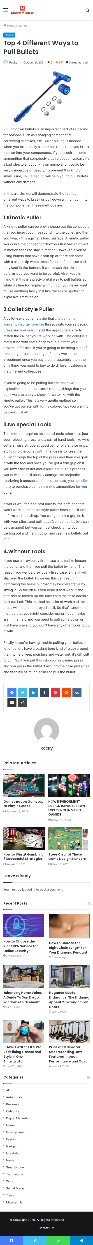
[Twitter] (22, 692)
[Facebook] (11, 692)
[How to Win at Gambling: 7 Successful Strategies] (24, 838)
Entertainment (16, 1132)
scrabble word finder (70, 1220)
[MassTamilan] (22, 10)
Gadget (11, 1146)
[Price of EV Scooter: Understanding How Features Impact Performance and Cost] (69, 1031)
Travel (10, 1195)
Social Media (15, 1188)
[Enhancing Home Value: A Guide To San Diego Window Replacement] (23, 976)
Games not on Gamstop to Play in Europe (23, 803)
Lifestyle (12, 1153)
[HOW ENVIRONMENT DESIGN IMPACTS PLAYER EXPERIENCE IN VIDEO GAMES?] (69, 785)
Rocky (13, 62)
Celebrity (12, 1111)
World (10, 1181)
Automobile (14, 1097)
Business (12, 1104)
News (10, 1160)
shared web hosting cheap (79, 1220)
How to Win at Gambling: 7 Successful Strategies (23, 856)
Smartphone (15, 1167)
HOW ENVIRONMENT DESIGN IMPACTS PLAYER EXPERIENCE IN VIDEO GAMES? (68, 808)
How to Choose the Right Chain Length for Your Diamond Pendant (68, 948)
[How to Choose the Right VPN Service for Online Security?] (23, 925)
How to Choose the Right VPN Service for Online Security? (20, 946)
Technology (14, 1174)
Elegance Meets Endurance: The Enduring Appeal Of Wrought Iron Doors (69, 999)
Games (23, 25)
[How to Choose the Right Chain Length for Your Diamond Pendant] (69, 926)
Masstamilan (15, 1202)
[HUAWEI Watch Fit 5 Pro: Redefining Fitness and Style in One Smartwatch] (23, 1031)
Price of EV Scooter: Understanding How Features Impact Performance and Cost (68, 1054)
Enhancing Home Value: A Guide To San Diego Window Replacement (22, 997)
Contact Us (46, 1228)
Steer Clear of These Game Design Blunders (67, 856)
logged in (28, 889)
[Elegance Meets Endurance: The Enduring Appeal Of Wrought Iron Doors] (69, 976)
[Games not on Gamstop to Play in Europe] (24, 785)
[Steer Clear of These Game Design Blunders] (69, 838)
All (7, 1090)
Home (10, 25)
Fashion (11, 1139)
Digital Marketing (18, 1118)
